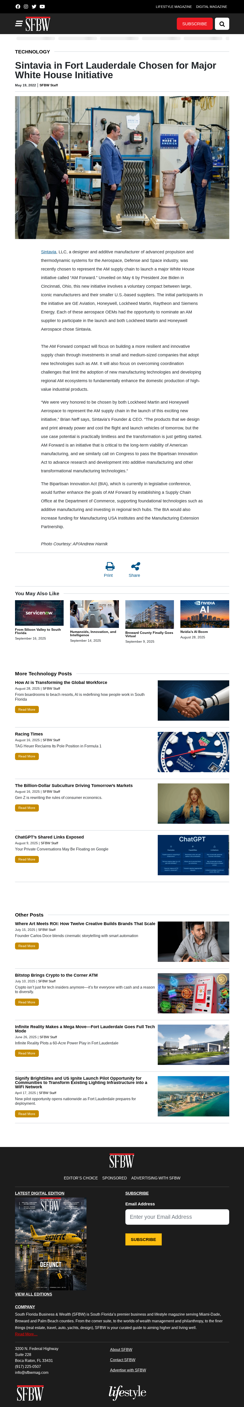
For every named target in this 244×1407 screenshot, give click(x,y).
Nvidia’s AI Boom (194, 632)
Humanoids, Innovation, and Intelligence (93, 633)
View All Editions (33, 1294)
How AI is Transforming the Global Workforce (61, 682)
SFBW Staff (49, 85)
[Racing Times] (193, 753)
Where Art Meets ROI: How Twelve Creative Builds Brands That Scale (85, 923)
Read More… (26, 1334)
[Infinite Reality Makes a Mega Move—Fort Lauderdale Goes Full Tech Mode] (193, 1046)
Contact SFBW (122, 1360)
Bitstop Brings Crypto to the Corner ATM (56, 975)
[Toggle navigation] (18, 23)
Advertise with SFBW (128, 1370)
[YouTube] (42, 6)
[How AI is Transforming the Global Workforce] (193, 701)
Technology (32, 51)
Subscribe (194, 23)
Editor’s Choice (81, 1178)
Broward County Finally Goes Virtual (149, 634)
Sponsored (114, 1178)
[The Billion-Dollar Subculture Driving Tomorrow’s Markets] (193, 804)
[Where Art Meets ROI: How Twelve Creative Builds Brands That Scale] (193, 943)
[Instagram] (26, 6)
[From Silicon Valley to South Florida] (39, 613)
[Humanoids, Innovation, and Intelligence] (94, 614)
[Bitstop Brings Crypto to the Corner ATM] (193, 994)
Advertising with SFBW (155, 1178)
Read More (26, 709)
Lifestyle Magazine (174, 6)
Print (108, 575)
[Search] (222, 24)
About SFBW (121, 1349)
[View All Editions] (50, 1244)
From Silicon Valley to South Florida (38, 631)
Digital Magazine (211, 6)
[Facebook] (18, 6)
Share (134, 575)
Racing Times (29, 734)
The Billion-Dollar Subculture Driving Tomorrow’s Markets (74, 785)
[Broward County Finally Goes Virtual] (149, 615)
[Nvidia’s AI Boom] (204, 614)
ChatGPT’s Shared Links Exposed (49, 837)
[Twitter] (34, 6)
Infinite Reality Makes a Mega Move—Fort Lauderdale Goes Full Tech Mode (85, 1028)
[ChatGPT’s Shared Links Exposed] (193, 856)
